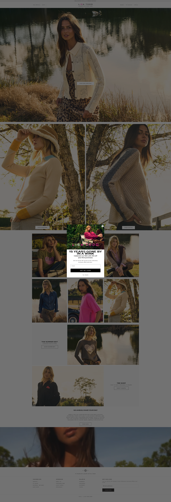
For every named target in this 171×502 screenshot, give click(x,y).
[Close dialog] (103, 226)
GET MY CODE (85, 270)
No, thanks (85, 275)
